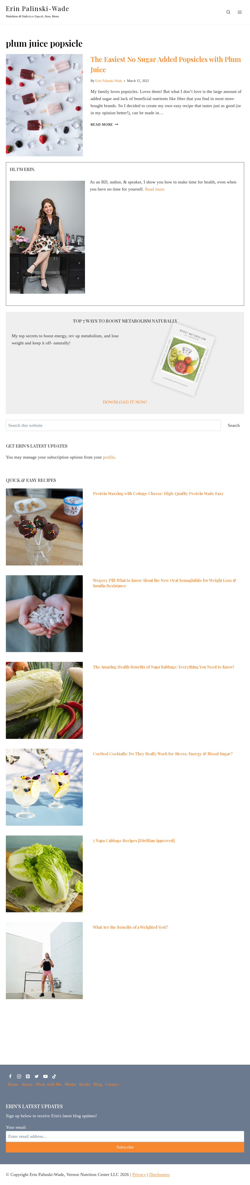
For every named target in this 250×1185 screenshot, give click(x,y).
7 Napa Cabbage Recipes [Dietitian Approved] (134, 840)
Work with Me (49, 1084)
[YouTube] (45, 1076)
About (26, 1084)
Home (13, 1084)
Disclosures (159, 1174)
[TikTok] (54, 1076)
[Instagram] (19, 1076)
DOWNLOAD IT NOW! (125, 402)
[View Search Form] (228, 12)
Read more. (155, 189)
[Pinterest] (27, 1076)
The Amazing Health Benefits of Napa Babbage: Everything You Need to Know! (163, 666)
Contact (112, 1084)
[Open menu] (239, 12)
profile (109, 457)
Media (70, 1084)
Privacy (139, 1174)
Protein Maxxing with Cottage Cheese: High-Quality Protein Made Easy (158, 493)
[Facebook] (10, 1076)
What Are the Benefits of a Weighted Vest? (130, 927)
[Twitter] (36, 1076)
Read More (104, 124)
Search (234, 425)
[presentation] (44, 105)
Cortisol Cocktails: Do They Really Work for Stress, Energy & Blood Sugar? (163, 753)
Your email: (16, 1127)
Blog (98, 1084)
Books (84, 1084)
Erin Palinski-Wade (108, 81)
